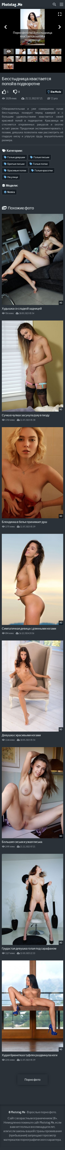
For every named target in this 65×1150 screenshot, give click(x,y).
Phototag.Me (12, 4)
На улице (12, 177)
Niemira (11, 192)
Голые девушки (16, 157)
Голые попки (40, 163)
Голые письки (41, 157)
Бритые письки (16, 163)
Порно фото (32, 1079)
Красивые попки (16, 170)
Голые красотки (44, 170)
